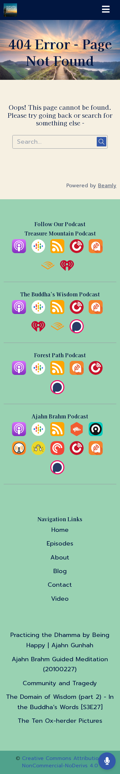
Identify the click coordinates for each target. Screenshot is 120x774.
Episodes (60, 543)
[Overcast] (19, 453)
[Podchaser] (77, 331)
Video (60, 598)
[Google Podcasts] (38, 251)
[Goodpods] (38, 453)
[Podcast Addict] (96, 251)
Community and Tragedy (60, 683)
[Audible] (48, 270)
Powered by (91, 185)
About (59, 557)
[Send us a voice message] (107, 761)
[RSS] (57, 251)
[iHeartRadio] (67, 270)
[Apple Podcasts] (19, 251)
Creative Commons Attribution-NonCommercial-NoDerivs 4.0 (63, 762)
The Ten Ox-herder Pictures (60, 720)
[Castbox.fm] (77, 434)
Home (60, 530)
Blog (60, 571)
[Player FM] (77, 251)
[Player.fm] (96, 373)
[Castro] (96, 434)
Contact (60, 584)
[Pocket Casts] (57, 453)
